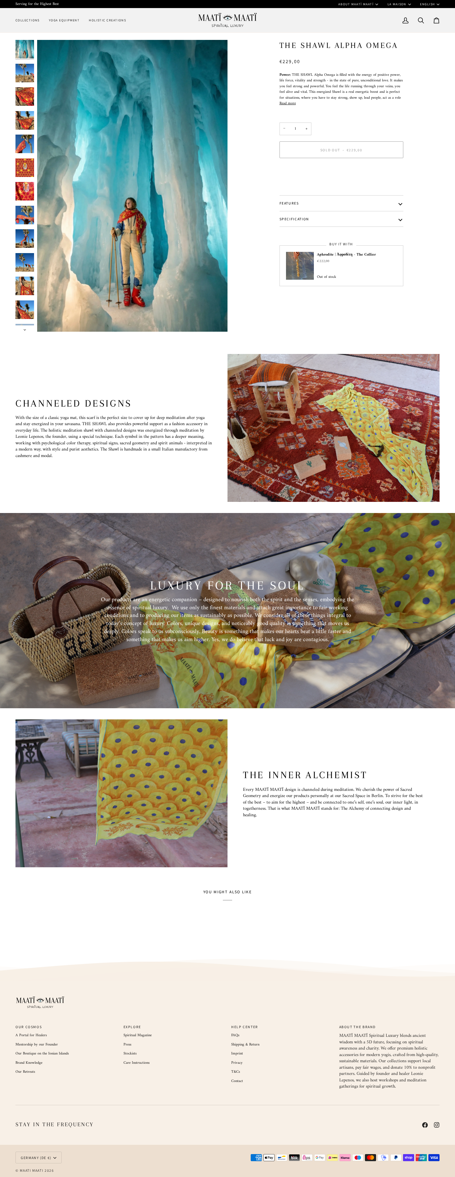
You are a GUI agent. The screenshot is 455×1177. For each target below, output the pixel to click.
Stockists (130, 1053)
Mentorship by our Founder (36, 1044)
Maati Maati (31, 1170)
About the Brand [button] (357, 1026)
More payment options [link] (297, 186)
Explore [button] (132, 1026)
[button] (29, 20)
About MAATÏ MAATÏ (356, 4)
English (427, 4)
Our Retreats (25, 1071)
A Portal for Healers (31, 1035)
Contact (237, 1081)
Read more (288, 103)
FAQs (235, 1035)
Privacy (237, 1062)
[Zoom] (132, 186)
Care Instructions (137, 1062)
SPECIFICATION (294, 219)
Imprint (237, 1053)
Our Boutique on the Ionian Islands (42, 1053)
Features (289, 203)
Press (127, 1044)
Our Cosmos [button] (28, 1026)
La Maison (397, 4)
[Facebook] (425, 1125)
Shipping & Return (245, 1044)
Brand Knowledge (28, 1062)
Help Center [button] (244, 1026)
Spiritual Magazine (138, 1035)
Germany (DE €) (36, 1157)
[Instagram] (437, 1125)
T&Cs (235, 1071)
